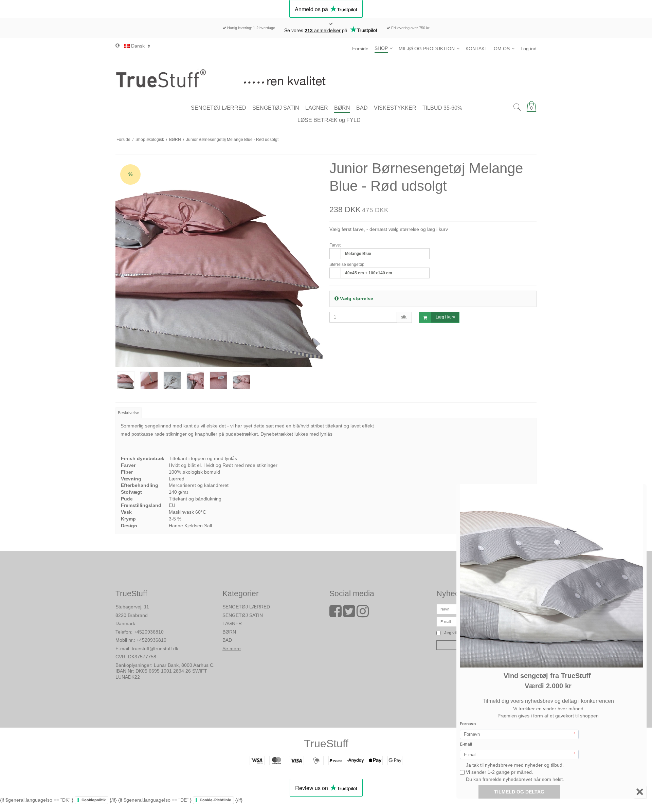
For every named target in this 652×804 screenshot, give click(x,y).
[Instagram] (363, 614)
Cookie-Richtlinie (215, 800)
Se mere (231, 648)
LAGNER (232, 623)
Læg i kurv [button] (445, 317)
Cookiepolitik (94, 800)
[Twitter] (349, 614)
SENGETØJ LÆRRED (246, 606)
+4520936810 (149, 632)
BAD (227, 640)
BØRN (229, 632)
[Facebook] (335, 614)
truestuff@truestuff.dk (155, 648)
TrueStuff (326, 743)
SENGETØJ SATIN (242, 615)
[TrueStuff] (326, 78)
